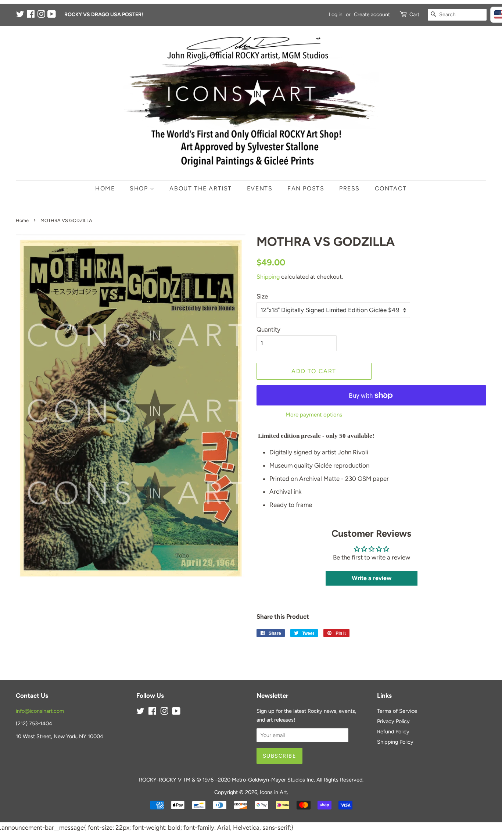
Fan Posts (305, 188)
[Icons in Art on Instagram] (41, 15)
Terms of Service (397, 711)
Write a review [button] (371, 578)
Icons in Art (273, 792)
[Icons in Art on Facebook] (30, 15)
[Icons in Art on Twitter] (20, 15)
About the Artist (200, 188)
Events (260, 188)
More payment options (314, 414)
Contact (391, 188)
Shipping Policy (395, 742)
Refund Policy (393, 731)
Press (349, 188)
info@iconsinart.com (40, 711)
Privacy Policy (393, 721)
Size (262, 296)
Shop (140, 188)
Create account (372, 14)
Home (105, 188)
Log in (336, 14)
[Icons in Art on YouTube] (51, 15)
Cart (414, 14)
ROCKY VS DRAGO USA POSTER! (103, 14)
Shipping (268, 276)
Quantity (268, 329)
